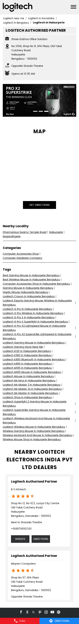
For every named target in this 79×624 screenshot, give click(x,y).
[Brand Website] (58, 611)
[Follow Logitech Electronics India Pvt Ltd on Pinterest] (39, 611)
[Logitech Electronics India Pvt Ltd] (17, 7)
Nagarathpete (12, 236)
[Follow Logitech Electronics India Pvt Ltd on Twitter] (33, 611)
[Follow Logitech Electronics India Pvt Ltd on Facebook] (21, 611)
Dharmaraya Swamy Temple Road (24, 232)
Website (20, 539)
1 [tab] (34, 112)
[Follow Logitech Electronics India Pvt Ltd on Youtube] (52, 611)
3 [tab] (45, 112)
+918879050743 (21, 529)
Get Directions (39, 205)
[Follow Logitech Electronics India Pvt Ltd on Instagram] (46, 611)
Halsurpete (56, 232)
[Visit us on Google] (27, 611)
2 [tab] (39, 112)
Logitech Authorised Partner (34, 481)
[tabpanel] (39, 100)
